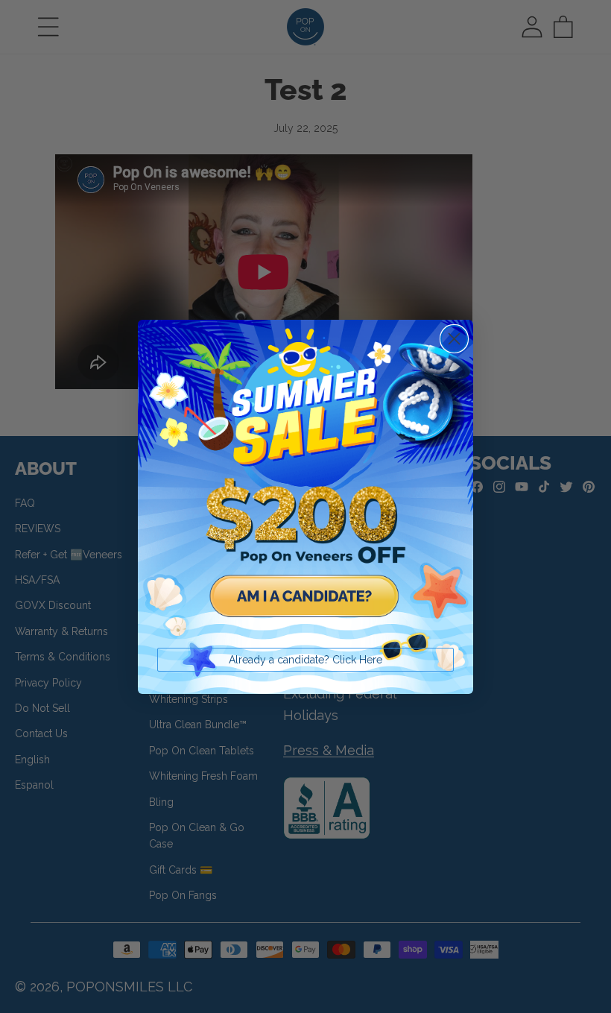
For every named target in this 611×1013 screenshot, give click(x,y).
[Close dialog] (454, 339)
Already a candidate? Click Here (305, 660)
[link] (305, 487)
